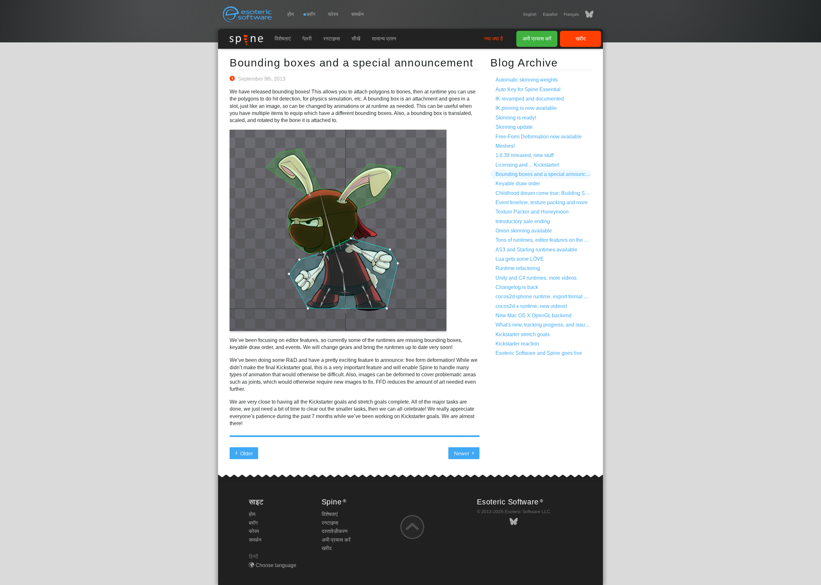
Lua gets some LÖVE (519, 259)
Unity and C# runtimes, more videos (536, 278)
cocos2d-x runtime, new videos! (531, 306)
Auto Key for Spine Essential (528, 89)
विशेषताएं (283, 38)
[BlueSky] (586, 14)
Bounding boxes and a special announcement (351, 63)
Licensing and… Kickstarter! (527, 165)
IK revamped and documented (529, 98)
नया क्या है (493, 38)
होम (290, 14)
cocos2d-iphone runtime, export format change (548, 296)
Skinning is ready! (515, 117)
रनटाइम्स (331, 38)
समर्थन (357, 14)
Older (246, 453)
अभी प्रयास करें (536, 38)
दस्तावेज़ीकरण (335, 531)
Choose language (276, 565)
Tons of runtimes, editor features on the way (544, 240)
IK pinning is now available (526, 108)
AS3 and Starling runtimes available (536, 249)
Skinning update (514, 127)
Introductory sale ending (522, 221)
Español (550, 14)
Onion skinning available (523, 230)
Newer (462, 453)
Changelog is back (516, 287)
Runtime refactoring (517, 268)
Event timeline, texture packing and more (541, 202)
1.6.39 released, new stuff (524, 155)
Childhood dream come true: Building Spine (545, 193)
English (530, 14)
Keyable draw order (517, 183)
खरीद (581, 38)
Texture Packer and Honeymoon (532, 211)
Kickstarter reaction (517, 343)
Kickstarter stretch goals (522, 334)
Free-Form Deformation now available (538, 136)
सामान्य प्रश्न (384, 38)
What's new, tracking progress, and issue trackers (551, 324)
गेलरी (307, 38)
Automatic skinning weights (526, 80)
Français (571, 14)
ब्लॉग (253, 523)
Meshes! (505, 146)
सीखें (355, 38)
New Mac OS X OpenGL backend (533, 315)
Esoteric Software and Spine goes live (538, 353)
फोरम (333, 14)
